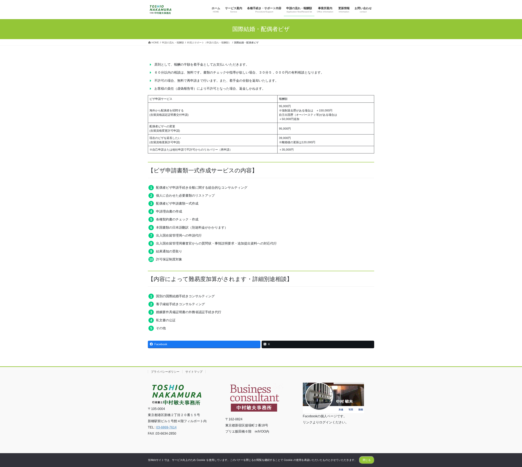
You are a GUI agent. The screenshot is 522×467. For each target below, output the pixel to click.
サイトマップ (193, 371)
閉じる (367, 459)
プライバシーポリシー (165, 371)
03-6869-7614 (166, 427)
